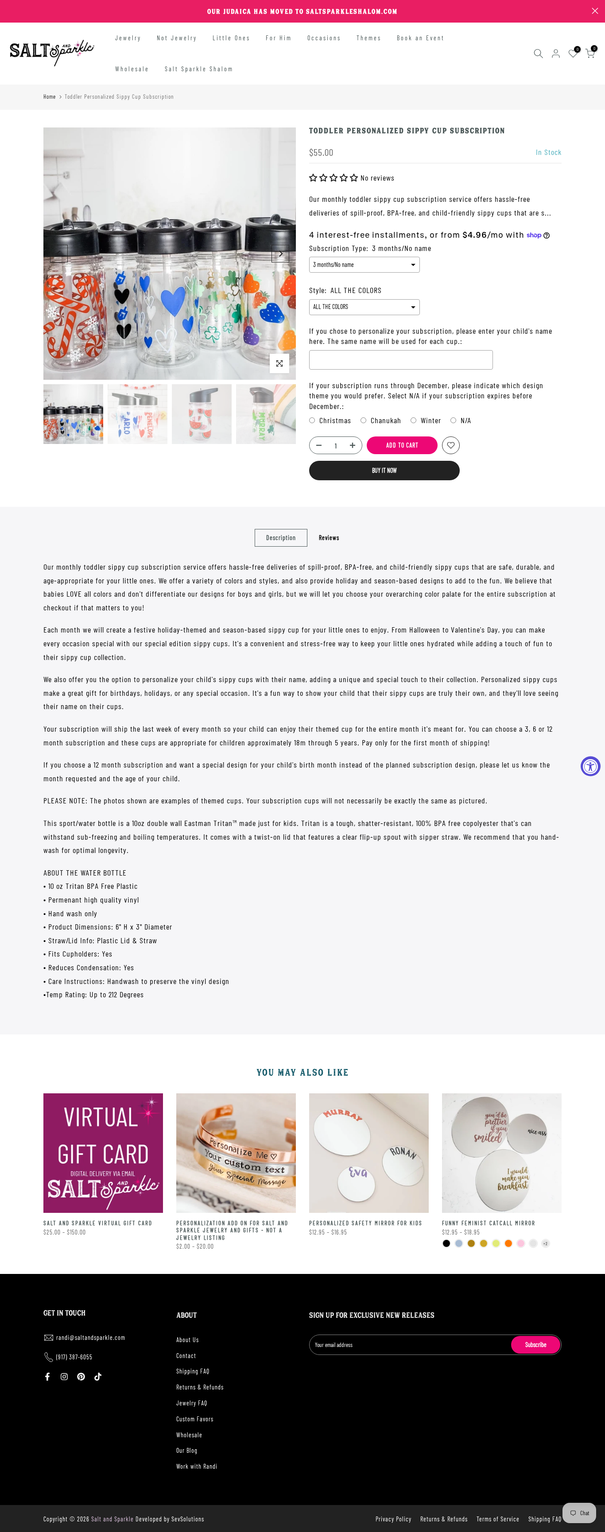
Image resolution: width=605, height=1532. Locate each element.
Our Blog (187, 1450)
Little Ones (231, 38)
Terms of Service (498, 1519)
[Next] (280, 253)
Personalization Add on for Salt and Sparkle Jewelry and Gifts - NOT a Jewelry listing (232, 1230)
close (10, 11)
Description (281, 537)
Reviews (329, 537)
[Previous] (59, 253)
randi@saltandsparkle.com (90, 1337)
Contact (186, 1355)
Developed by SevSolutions (170, 1519)
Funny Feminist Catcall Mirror (488, 1223)
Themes (369, 38)
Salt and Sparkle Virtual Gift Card (97, 1223)
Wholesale (132, 69)
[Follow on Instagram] (64, 1376)
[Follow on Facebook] (47, 1376)
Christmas (335, 420)
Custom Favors (194, 1419)
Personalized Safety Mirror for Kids (366, 1223)
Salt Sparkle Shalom (199, 69)
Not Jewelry (177, 38)
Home (49, 96)
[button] (335, 177)
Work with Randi (196, 1466)
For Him (279, 38)
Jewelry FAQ (191, 1403)
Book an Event (421, 38)
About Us (187, 1339)
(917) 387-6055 (74, 1357)
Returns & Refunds (200, 1387)
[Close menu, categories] (139, 11)
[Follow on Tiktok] (98, 1376)
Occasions (324, 38)
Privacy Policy (393, 1519)
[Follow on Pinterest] (81, 1376)
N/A (466, 420)
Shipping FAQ (192, 1371)
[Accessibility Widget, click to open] (591, 766)
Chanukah (386, 420)
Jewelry (128, 38)
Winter (431, 420)
